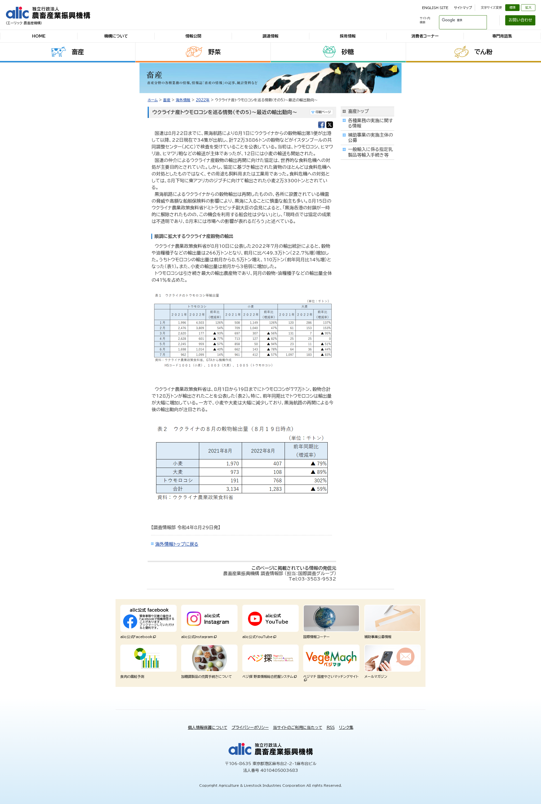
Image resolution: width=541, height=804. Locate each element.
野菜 (214, 52)
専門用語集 (502, 36)
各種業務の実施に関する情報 (370, 123)
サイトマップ (463, 7)
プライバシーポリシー (250, 727)
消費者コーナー (425, 36)
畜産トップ (358, 111)
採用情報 (348, 36)
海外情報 (183, 100)
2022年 (203, 100)
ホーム (153, 100)
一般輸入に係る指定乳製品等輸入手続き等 (370, 152)
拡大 (528, 7)
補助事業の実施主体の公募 (370, 138)
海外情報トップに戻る (176, 544)
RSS (331, 727)
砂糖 (348, 52)
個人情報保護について (207, 727)
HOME (39, 36)
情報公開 (193, 36)
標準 (512, 7)
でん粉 (483, 52)
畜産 (78, 52)
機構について (116, 36)
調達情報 (270, 36)
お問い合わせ (520, 20)
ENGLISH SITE (435, 7)
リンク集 (346, 727)
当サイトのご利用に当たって (297, 727)
